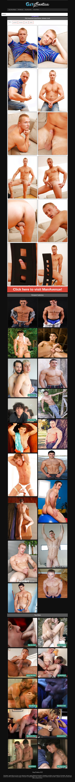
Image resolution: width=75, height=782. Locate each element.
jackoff (15, 22)
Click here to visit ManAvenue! (37, 289)
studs (31, 22)
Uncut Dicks (36, 9)
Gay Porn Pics (28, 9)
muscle (21, 22)
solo (26, 22)
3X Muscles (20, 9)
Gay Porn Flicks (12, 9)
